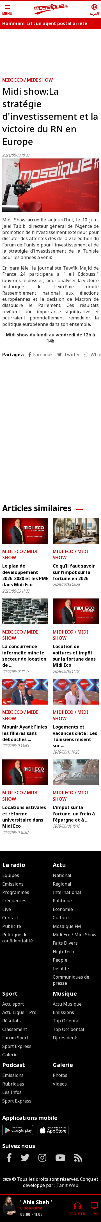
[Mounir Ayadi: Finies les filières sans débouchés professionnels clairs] (25, 692)
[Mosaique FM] (51, 9)
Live (6, 909)
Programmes (15, 892)
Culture (61, 918)
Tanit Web (67, 1185)
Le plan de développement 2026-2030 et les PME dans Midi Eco (25, 575)
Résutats (11, 1021)
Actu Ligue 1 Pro (19, 1012)
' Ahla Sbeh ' (36, 1202)
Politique (62, 901)
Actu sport (13, 1004)
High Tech (63, 952)
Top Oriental (66, 1021)
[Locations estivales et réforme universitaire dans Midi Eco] (25, 772)
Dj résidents (66, 1038)
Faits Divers (65, 943)
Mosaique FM (67, 926)
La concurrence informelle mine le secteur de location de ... (24, 655)
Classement (14, 1029)
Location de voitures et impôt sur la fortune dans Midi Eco (74, 655)
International (67, 892)
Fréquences (14, 901)
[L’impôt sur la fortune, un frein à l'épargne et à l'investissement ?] (76, 772)
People (60, 960)
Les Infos (12, 1092)
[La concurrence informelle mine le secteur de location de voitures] (25, 611)
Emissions (13, 884)
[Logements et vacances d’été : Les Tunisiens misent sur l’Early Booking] (76, 692)
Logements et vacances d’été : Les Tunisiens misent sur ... (75, 736)
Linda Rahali (32, 1208)
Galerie (10, 1055)
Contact (10, 918)
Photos (60, 1075)
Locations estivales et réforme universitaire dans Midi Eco (24, 816)
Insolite (61, 969)
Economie (63, 909)
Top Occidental (68, 1029)
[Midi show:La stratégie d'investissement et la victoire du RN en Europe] (50, 185)
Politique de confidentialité (17, 938)
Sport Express (16, 1046)
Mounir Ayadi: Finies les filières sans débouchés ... (24, 733)
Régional (62, 884)
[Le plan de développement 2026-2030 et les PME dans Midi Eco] (25, 531)
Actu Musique (67, 1004)
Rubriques (13, 1084)
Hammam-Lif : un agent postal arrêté (44, 23)
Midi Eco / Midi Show (27, 80)
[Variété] (9, 1206)
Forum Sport (15, 1038)
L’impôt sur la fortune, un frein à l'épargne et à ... (74, 813)
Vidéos (60, 1084)
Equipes (10, 875)
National (62, 875)
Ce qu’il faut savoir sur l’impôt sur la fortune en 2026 (74, 572)
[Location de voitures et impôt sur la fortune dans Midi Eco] (76, 611)
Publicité (11, 926)
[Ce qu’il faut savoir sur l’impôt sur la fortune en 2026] (76, 531)
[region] (50, 427)
